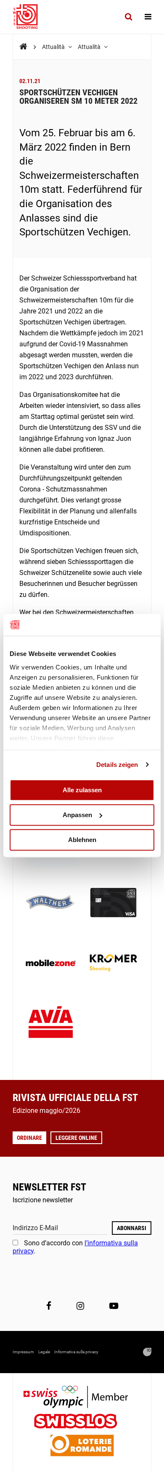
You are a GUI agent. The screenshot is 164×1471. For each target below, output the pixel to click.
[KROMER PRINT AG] (113, 964)
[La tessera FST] (113, 903)
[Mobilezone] (50, 964)
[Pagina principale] (29, 17)
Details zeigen (117, 764)
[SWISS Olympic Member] (82, 1398)
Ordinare (29, 1137)
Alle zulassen (82, 790)
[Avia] (50, 1024)
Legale (44, 1352)
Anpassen (77, 814)
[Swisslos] (82, 1422)
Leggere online (76, 1137)
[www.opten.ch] (147, 1352)
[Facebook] (49, 1305)
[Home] (23, 46)
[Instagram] (80, 1305)
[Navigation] (148, 17)
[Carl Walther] (50, 903)
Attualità (54, 46)
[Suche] (128, 17)
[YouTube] (114, 1305)
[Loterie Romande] (82, 1446)
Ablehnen (82, 839)
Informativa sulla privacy (76, 1352)
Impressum (23, 1352)
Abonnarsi (131, 1228)
